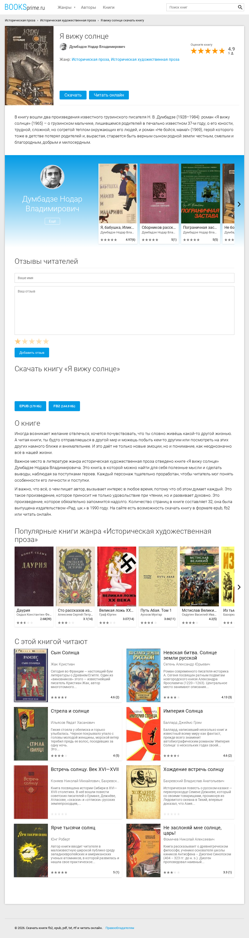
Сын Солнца (65, 652)
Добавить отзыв (31, 352)
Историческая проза (90, 59)
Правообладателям (120, 928)
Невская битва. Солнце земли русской (190, 655)
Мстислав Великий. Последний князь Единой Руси (199, 612)
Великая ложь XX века (116, 612)
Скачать (73, 94)
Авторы (88, 7)
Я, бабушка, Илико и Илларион (117, 227)
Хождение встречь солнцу (193, 769)
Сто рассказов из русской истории (75, 612)
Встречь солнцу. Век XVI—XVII (85, 769)
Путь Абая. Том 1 (156, 612)
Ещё (52, 221)
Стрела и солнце (70, 711)
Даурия (34, 612)
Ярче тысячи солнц (73, 828)
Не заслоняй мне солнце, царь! (192, 830)
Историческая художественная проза (145, 59)
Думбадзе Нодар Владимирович (97, 46)
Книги (109, 7)
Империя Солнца (183, 711)
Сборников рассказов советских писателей (159, 227)
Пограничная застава (200, 227)
